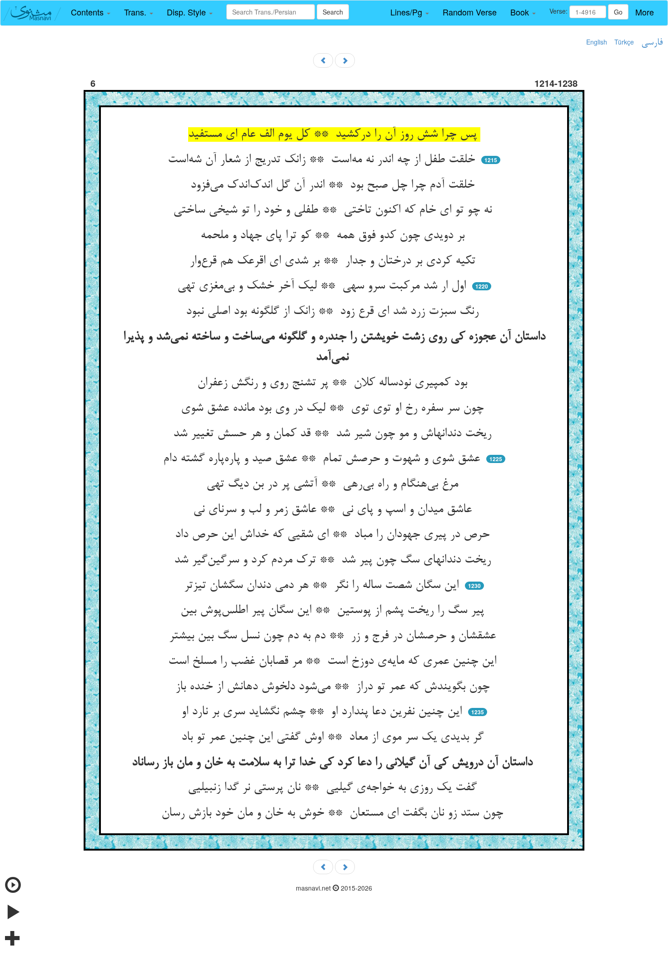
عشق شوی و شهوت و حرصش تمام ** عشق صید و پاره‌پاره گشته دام (323, 459)
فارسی (652, 42)
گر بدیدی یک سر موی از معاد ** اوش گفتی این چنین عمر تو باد (334, 737)
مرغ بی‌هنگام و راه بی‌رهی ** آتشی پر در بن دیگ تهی (334, 484)
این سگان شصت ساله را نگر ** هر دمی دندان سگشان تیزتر (323, 585)
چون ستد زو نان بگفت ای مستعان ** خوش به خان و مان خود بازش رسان (334, 813)
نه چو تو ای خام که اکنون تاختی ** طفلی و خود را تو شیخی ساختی (334, 210)
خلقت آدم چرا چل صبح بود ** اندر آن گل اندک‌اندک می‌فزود (334, 185)
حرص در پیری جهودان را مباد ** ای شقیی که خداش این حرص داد (334, 535)
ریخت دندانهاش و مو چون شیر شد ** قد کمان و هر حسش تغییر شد (334, 434)
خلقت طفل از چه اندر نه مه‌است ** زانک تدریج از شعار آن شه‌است (323, 160)
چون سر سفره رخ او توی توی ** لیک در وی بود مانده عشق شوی (334, 408)
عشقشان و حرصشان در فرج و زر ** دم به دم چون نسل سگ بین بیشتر (334, 636)
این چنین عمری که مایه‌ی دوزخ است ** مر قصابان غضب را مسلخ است (334, 661)
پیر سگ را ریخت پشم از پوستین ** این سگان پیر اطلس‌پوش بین (334, 610)
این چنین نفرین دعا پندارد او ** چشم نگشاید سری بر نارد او (323, 712)
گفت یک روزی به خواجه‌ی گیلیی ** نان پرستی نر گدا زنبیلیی (334, 788)
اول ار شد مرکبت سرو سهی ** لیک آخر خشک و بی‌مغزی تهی (323, 286)
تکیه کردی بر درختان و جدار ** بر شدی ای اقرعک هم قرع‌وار (334, 261)
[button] (90, 12)
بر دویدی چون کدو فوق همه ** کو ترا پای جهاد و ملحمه (334, 236)
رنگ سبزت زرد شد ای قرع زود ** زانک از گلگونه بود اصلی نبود (334, 311)
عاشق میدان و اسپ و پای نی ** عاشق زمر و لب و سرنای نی (334, 510)
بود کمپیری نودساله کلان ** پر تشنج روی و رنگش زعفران (334, 383)
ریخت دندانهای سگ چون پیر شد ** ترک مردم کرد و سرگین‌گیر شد (334, 560)
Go (618, 11)
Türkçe (624, 41)
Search (333, 11)
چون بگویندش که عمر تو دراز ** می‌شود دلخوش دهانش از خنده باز (334, 687)
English (596, 41)
